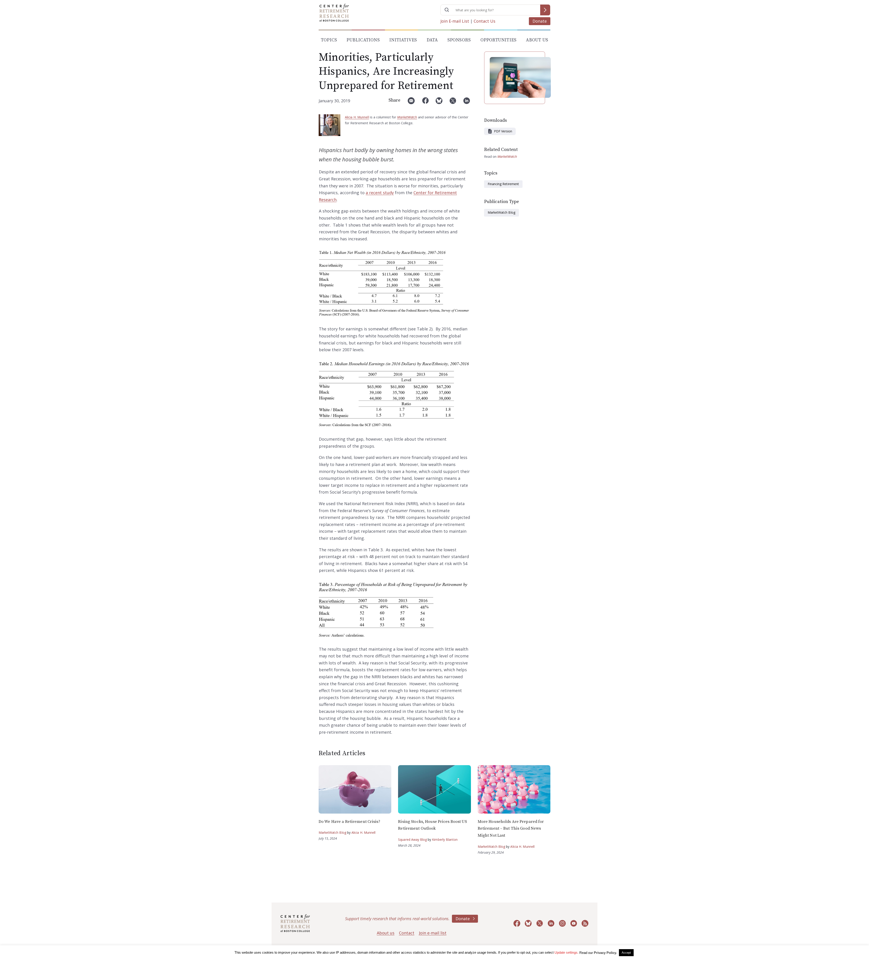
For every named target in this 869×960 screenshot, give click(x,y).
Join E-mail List (454, 21)
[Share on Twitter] (452, 102)
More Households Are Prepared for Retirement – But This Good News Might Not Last (511, 828)
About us (385, 933)
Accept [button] (626, 952)
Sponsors (459, 40)
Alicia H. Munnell (357, 117)
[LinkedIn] (466, 102)
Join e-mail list (432, 933)
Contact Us (484, 21)
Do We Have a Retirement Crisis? (349, 821)
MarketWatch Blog (501, 212)
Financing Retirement (503, 184)
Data (432, 40)
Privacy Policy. (605, 953)
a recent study (380, 192)
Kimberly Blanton (445, 839)
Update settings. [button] (566, 952)
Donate (539, 21)
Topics (329, 40)
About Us (537, 40)
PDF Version (503, 131)
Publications (363, 40)
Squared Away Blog (412, 839)
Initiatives (403, 40)
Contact (406, 933)
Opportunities (498, 40)
